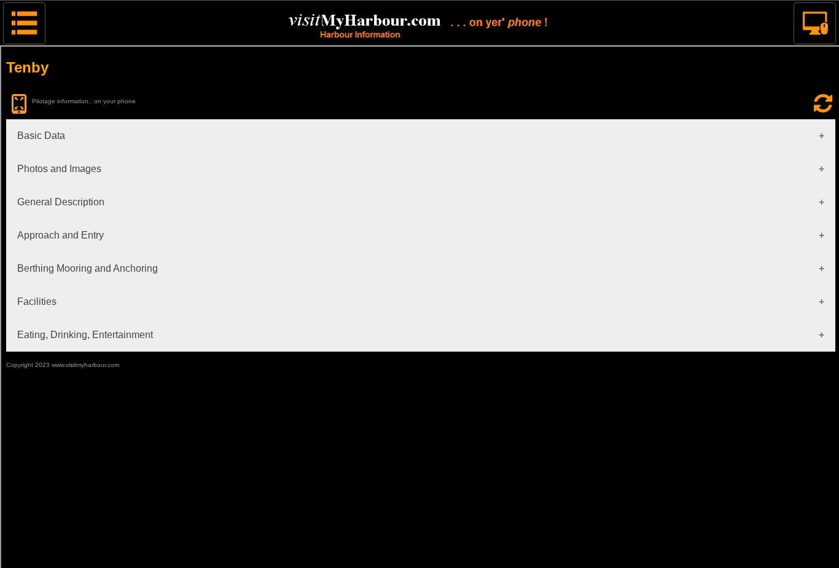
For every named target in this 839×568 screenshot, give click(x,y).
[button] (24, 23)
